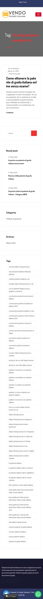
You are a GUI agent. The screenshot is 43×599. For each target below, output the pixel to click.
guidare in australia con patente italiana (20, 379)
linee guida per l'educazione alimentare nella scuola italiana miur (20, 507)
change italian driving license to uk (21, 284)
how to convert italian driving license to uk (19, 408)
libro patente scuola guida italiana (21, 485)
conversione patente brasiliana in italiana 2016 (21, 305)
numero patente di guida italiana (20, 527)
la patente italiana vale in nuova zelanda (20, 479)
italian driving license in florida (19, 441)
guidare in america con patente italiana (20, 371)
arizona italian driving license (19, 267)
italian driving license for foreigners (21, 432)
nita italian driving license (18, 522)
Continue (10, 113)
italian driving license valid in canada (19, 457)
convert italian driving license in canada (20, 354)
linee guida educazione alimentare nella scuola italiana (21, 491)
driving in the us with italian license (21, 360)
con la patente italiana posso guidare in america (19, 290)
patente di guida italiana (17, 541)
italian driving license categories (20, 419)
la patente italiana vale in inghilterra (21, 473)
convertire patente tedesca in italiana (19, 339)
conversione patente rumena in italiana (20, 324)
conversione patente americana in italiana (21, 297)
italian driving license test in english (21, 451)
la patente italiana (15, 463)
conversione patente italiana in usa (21, 311)
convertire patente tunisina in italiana (19, 347)
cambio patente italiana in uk (19, 279)
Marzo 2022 (11, 243)
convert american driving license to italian (21, 332)
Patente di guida (14, 74)
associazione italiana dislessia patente (20, 273)
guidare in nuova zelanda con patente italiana (19, 393)
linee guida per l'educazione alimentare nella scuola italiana (20, 498)
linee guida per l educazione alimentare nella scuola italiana (20, 516)
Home (10, 47)
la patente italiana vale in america (21, 468)
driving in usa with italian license (20, 365)
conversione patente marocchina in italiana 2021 (21, 317)
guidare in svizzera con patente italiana (20, 401)
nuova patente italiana (17, 537)
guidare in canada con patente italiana (20, 386)
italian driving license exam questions (18, 425)
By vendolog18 (13, 68)
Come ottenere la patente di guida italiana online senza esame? (21, 82)
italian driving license (16, 415)
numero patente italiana (17, 532)
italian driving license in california (20, 437)
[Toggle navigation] (38, 14)
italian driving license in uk (18, 446)
